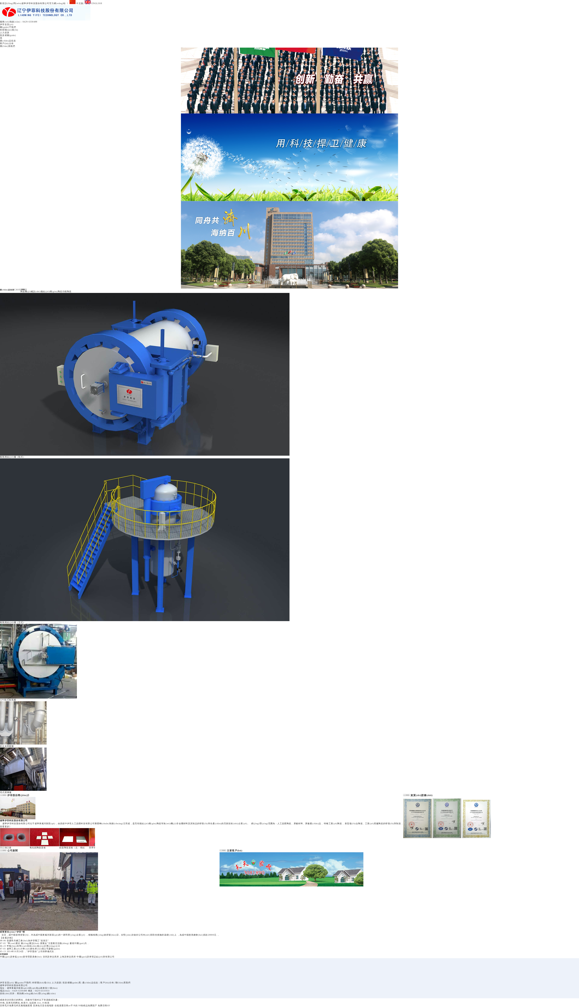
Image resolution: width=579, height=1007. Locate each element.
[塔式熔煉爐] (23, 790)
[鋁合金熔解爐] (23, 744)
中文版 (79, 3)
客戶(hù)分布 (7, 43)
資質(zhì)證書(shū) (422, 795)
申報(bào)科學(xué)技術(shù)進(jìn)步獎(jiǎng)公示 (33, 946)
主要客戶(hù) (234, 850)
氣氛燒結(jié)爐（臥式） (12, 457)
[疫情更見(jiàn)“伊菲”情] (49, 930)
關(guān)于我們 (8, 27)
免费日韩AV (104, 1005)
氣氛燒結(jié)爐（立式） (12, 622)
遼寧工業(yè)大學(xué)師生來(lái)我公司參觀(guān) (33, 949)
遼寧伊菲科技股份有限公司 (14, 820)
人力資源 (4, 32)
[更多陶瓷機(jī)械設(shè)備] (23, 289)
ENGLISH (96, 3)
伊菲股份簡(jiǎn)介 (18, 795)
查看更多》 (5, 826)
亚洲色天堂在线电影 (43, 1005)
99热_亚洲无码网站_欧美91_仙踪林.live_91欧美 (24, 1003)
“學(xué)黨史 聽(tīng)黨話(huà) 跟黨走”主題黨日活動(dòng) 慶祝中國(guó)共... (48, 943)
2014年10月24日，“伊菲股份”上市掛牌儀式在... (32, 951)
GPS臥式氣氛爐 (8, 700)
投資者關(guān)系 (72, 983)
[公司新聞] (3, 850)
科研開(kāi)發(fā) (9, 30)
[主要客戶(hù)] (223, 850)
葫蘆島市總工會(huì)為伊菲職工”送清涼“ (28, 940)
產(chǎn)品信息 (8, 41)
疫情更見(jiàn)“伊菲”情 (12, 932)
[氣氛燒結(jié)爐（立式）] (145, 620)
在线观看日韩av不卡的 (66, 1005)
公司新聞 (12, 850)
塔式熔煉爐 (5, 792)
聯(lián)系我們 (7, 46)
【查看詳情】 (7, 938)
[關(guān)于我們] (3, 795)
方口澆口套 (5, 848)
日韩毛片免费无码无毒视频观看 (16, 1005)
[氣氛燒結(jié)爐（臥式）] (145, 455)
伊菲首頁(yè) (6, 24)
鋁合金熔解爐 (7, 746)
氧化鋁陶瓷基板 (38, 848)
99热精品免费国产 (87, 1005)
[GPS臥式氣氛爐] (38, 698)
